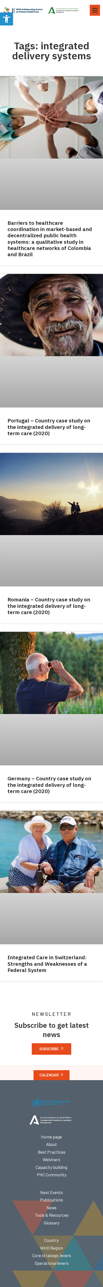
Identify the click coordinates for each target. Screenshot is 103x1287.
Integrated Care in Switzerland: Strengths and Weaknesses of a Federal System (47, 963)
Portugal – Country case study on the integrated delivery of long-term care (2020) (49, 426)
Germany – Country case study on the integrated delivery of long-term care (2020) (49, 784)
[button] (6, 18)
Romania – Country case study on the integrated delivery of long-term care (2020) (49, 605)
